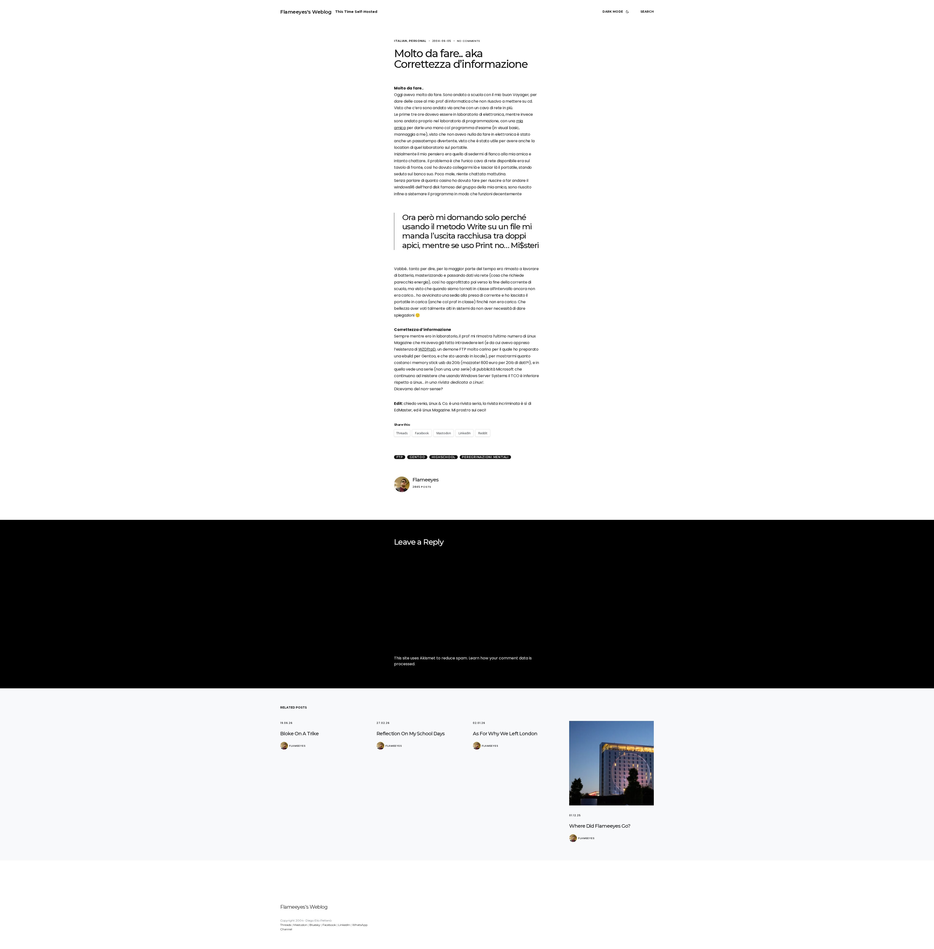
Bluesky (314, 925)
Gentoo (417, 457)
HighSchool (444, 457)
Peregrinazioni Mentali (485, 457)
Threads (285, 925)
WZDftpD (427, 349)
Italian (400, 41)
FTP (399, 457)
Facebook (329, 925)
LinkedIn (344, 925)
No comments (468, 41)
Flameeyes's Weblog (305, 11)
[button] (617, 11)
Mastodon (300, 925)
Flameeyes (426, 480)
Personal (417, 41)
